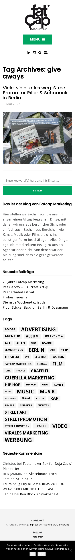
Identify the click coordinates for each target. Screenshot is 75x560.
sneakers (43, 405)
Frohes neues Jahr (17, 297)
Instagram (37, 536)
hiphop (31, 384)
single (9, 405)
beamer (47, 343)
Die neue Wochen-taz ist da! (24, 302)
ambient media (54, 336)
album (32, 336)
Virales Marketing (26, 432)
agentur (12, 336)
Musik (47, 391)
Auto (20, 343)
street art (16, 412)
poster (40, 398)
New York (10, 398)
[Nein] (70, 550)
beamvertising (14, 349)
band (33, 343)
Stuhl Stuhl (24, 479)
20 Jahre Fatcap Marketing (23, 282)
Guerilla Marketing (29, 377)
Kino (45, 384)
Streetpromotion (26, 419)
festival (42, 364)
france (20, 370)
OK (32, 554)
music (25, 391)
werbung (18, 439)
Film (57, 363)
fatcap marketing (18, 364)
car (52, 350)
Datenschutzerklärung (56, 524)
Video (60, 425)
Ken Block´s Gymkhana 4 (39, 494)
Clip (64, 350)
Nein (41, 554)
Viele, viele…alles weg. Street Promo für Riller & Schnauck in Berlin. (35, 93)
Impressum (36, 524)
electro (40, 357)
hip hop (12, 384)
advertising (38, 329)
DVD (27, 356)
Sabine (8, 494)
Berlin (36, 350)
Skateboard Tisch (43, 474)
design (12, 356)
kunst (58, 384)
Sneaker (26, 405)
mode (8, 391)
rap (54, 398)
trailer (41, 426)
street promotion (17, 426)
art (8, 343)
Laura (7, 484)
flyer (8, 370)
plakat (26, 398)
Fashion (58, 357)
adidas (10, 329)
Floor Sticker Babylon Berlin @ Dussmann (35, 307)
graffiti (39, 370)
